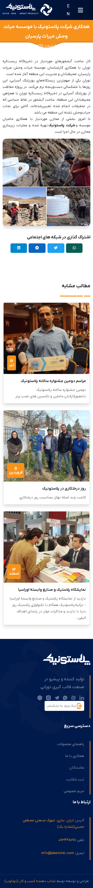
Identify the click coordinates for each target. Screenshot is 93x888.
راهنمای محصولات (70, 744)
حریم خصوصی (74, 791)
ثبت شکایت (75, 779)
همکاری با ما (74, 756)
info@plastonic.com (57, 853)
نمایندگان (76, 767)
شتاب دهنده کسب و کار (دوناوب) (30, 881)
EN (68, 10)
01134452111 (67, 840)
